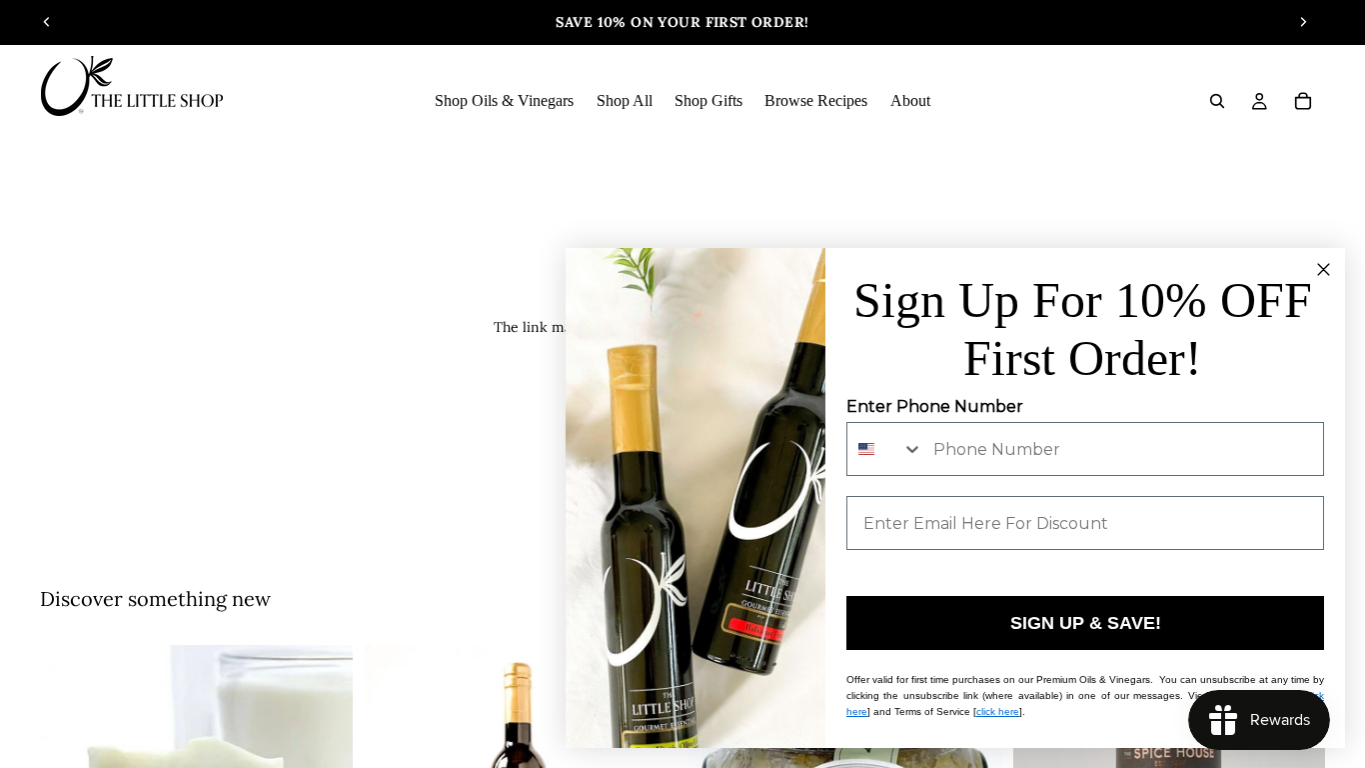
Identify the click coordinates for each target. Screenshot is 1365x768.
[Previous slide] (47, 22)
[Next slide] (1303, 22)
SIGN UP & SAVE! (1085, 623)
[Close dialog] (1323, 269)
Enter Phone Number (934, 406)
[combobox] (885, 449)
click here (997, 711)
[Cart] (1303, 101)
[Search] (1217, 101)
